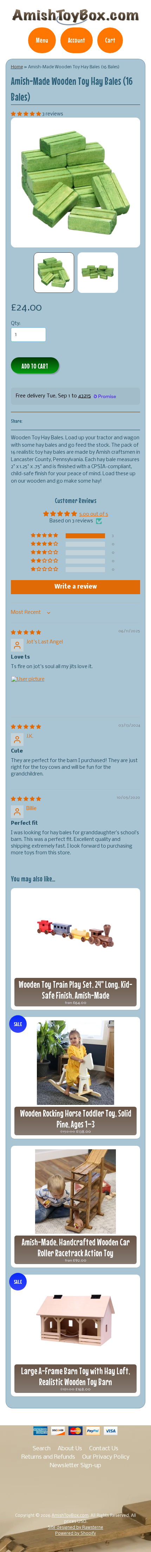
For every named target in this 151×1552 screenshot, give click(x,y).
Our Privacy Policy (106, 1457)
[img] (26, 632)
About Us (70, 1448)
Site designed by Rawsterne (75, 1528)
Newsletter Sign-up (75, 1465)
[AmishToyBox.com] (75, 22)
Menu (42, 40)
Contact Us (103, 1448)
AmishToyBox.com (70, 1516)
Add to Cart (34, 366)
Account (76, 40)
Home (17, 67)
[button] (26, 114)
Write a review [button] (75, 587)
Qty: (15, 323)
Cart (110, 40)
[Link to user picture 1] (28, 693)
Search (42, 1448)
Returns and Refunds (48, 1457)
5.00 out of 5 (93, 514)
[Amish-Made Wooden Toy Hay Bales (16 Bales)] (54, 272)
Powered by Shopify (75, 1534)
